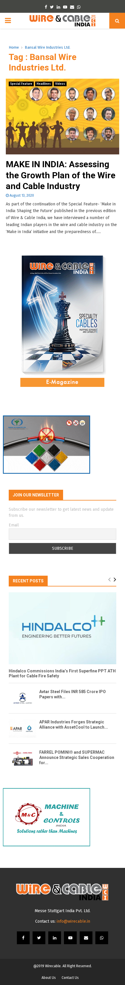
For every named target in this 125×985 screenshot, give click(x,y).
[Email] (86, 937)
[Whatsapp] (101, 937)
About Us (49, 978)
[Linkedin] (54, 937)
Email (14, 525)
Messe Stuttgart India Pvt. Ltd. (62, 910)
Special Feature (21, 84)
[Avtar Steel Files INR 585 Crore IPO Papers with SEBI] (22, 698)
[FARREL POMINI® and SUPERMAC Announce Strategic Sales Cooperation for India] (22, 759)
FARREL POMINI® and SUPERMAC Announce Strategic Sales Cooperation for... (76, 757)
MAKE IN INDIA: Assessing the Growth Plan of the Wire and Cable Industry (60, 175)
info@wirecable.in (73, 921)
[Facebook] (23, 937)
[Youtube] (70, 937)
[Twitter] (39, 937)
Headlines (44, 84)
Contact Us (70, 978)
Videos (60, 84)
